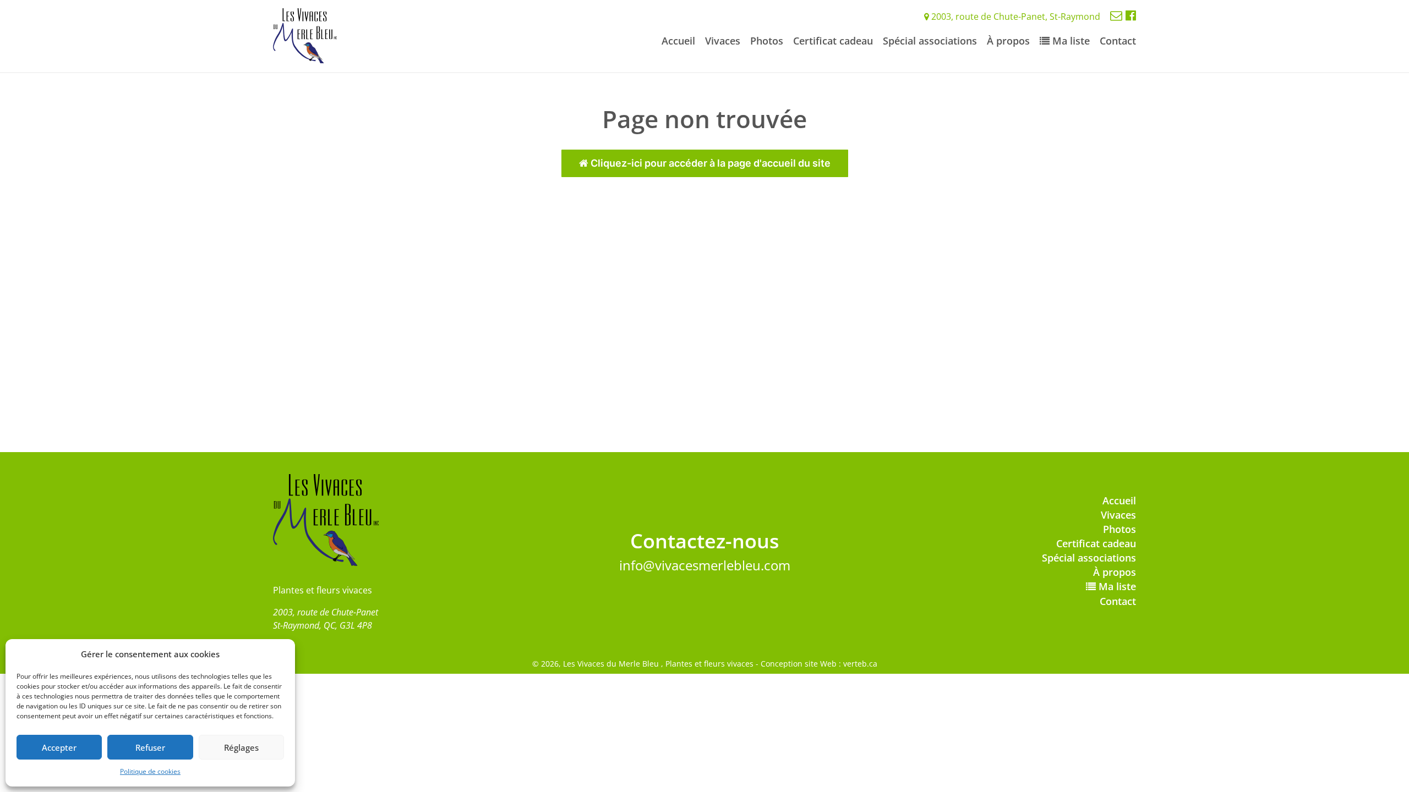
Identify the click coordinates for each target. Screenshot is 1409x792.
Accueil (678, 40)
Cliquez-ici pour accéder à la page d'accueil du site (709, 163)
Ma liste (1070, 40)
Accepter (59, 747)
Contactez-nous (704, 540)
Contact (1118, 40)
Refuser (150, 747)
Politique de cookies (150, 771)
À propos (1008, 40)
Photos (766, 40)
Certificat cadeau (833, 40)
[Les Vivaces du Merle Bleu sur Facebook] (1131, 15)
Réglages (241, 747)
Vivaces (722, 40)
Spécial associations (930, 40)
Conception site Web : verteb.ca (819, 663)
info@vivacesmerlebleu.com (704, 565)
